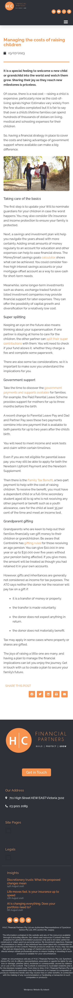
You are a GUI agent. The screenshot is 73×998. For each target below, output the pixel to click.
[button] (66, 22)
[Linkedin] (69, 11)
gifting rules (32, 543)
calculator (48, 257)
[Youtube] (59, 11)
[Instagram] (64, 11)
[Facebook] (54, 11)
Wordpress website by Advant (36, 990)
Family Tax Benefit (40, 480)
